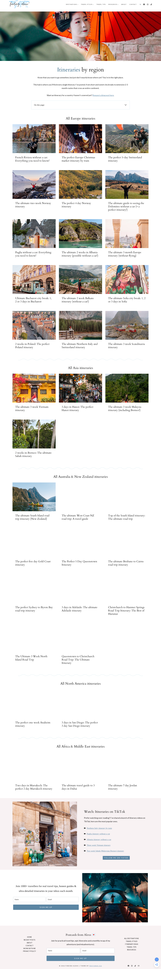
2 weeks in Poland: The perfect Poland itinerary (32, 345)
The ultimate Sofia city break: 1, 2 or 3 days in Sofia (126, 300)
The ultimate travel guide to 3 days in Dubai (78, 787)
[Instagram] (147, 4)
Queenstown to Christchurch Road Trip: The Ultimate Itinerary (78, 660)
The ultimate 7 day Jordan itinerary (122, 787)
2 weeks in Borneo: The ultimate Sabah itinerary (33, 454)
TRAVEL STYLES (131, 941)
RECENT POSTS (29, 940)
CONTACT (133, 4)
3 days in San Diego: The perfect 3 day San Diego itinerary (80, 724)
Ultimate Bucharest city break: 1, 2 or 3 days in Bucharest (33, 300)
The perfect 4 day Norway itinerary (76, 205)
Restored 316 (95, 965)
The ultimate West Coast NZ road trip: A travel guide (78, 517)
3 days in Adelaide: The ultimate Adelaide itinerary (79, 609)
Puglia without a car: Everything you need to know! (33, 254)
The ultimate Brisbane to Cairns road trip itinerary (126, 563)
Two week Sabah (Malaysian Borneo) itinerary (105, 851)
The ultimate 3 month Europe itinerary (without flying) (124, 254)
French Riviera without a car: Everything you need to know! (32, 159)
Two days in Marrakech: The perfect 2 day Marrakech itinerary (33, 787)
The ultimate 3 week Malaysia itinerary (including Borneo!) (124, 408)
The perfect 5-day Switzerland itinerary (125, 159)
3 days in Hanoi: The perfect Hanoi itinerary (77, 408)
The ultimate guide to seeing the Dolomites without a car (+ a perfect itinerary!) (126, 206)
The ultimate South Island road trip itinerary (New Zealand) (32, 517)
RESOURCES (131, 950)
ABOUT (124, 4)
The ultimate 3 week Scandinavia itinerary (126, 345)
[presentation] (34, 138)
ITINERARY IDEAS (131, 944)
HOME (29, 937)
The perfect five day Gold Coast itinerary (33, 563)
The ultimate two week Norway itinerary (33, 205)
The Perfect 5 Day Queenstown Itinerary (79, 563)
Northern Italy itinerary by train (99, 828)
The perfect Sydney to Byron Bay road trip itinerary (34, 609)
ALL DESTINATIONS (131, 938)
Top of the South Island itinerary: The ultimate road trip (126, 517)
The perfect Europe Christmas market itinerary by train (78, 159)
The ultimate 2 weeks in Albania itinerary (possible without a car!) (80, 254)
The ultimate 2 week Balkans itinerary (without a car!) (78, 300)
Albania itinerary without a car (99, 839)
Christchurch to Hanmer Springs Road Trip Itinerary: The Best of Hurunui (126, 611)
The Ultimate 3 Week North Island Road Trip (31, 658)
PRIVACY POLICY (29, 951)
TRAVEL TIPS (101, 4)
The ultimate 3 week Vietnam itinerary (31, 408)
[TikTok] (151, 4)
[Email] (138, 965)
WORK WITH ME (29, 948)
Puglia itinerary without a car (98, 834)
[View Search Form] (140, 4)
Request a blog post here (103, 95)
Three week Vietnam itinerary (99, 845)
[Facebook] (144, 4)
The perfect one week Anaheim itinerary (32, 724)
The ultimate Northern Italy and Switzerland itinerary (80, 345)
